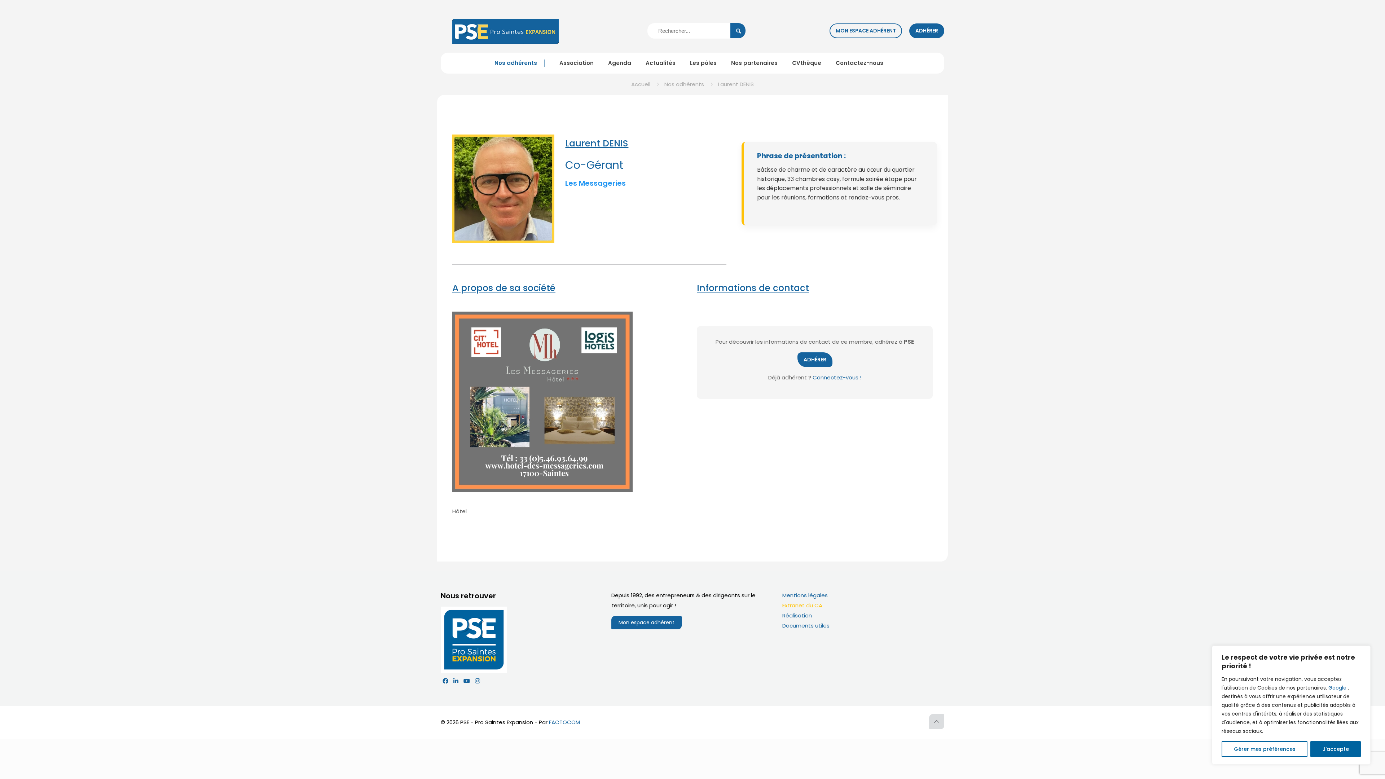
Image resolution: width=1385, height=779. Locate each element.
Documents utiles (806, 625)
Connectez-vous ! (837, 377)
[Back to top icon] (936, 721)
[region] (1291, 705)
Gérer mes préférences (1265, 749)
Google (1337, 687)
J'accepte (1336, 749)
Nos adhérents (684, 84)
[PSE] (506, 31)
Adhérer (926, 30)
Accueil (640, 84)
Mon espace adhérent (866, 30)
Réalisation (797, 615)
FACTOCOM (564, 722)
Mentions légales (805, 595)
